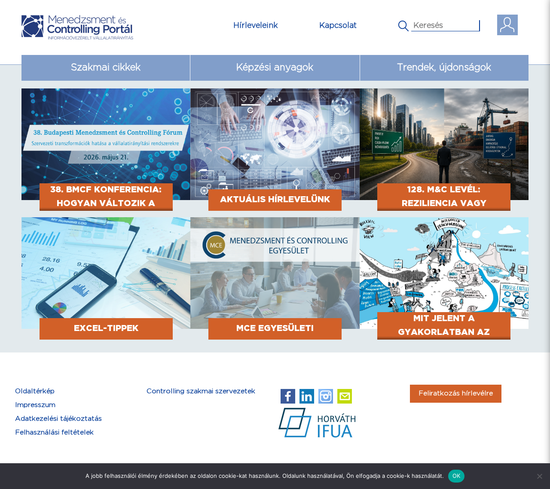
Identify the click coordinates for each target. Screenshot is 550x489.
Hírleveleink (255, 25)
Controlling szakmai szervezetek (201, 391)
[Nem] (539, 476)
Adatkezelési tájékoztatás (58, 419)
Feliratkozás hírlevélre (456, 393)
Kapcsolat (338, 25)
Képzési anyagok (274, 67)
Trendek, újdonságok (444, 67)
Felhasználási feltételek (54, 432)
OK (456, 475)
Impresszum (35, 405)
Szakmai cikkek (106, 67)
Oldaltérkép (35, 391)
